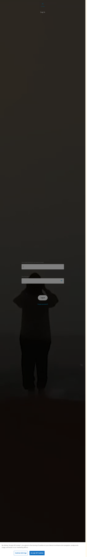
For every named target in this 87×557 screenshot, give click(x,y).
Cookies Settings (21, 553)
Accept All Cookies (37, 553)
